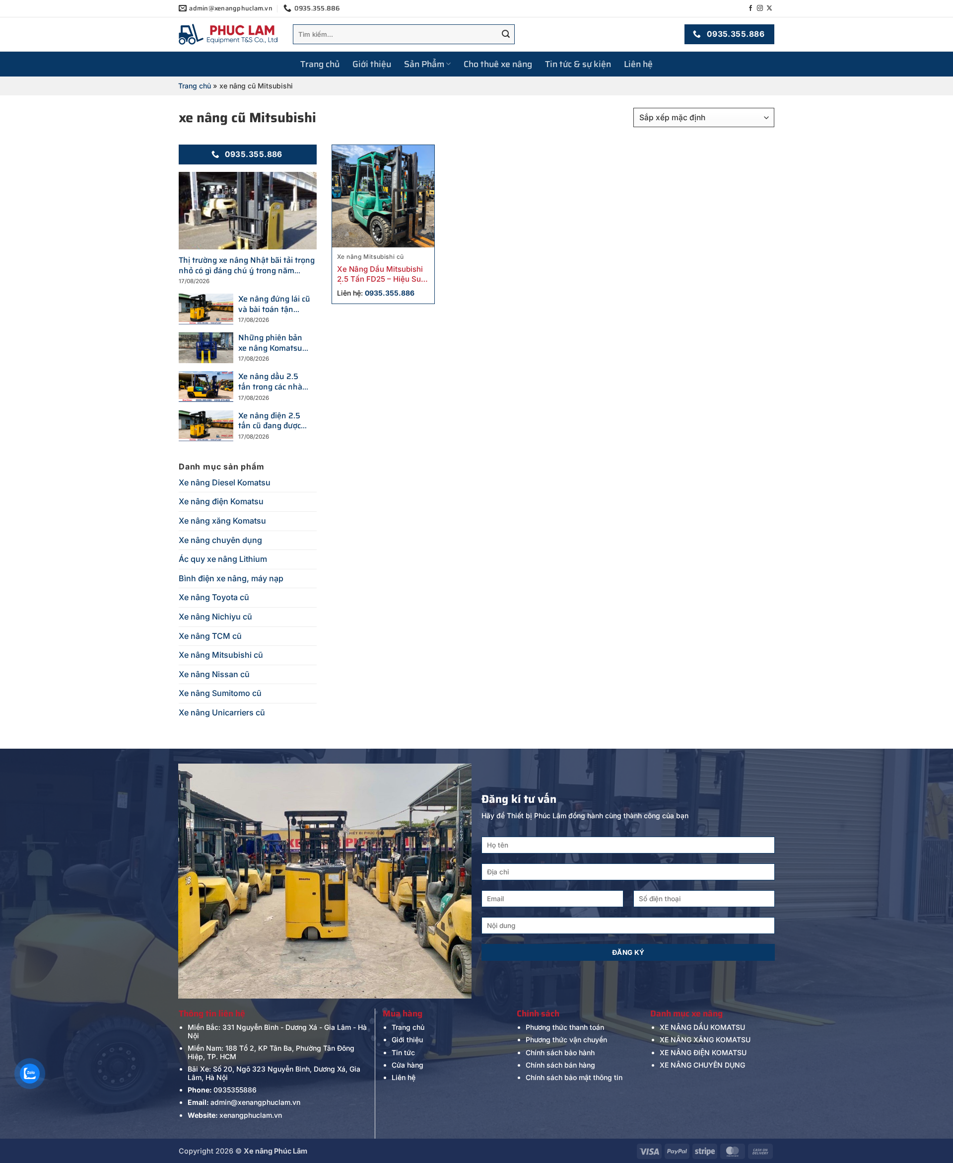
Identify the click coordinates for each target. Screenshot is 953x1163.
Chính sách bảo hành (560, 1052)
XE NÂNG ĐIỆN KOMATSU (703, 1052)
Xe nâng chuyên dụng (220, 540)
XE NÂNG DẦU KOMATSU (702, 1027)
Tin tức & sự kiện (578, 64)
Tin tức (403, 1052)
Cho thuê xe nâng (498, 64)
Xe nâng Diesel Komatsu (225, 482)
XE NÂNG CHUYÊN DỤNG (702, 1065)
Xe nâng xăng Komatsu (222, 521)
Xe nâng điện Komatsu (221, 501)
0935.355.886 (389, 293)
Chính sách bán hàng (560, 1065)
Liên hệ (638, 64)
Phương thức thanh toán (565, 1027)
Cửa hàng (407, 1065)
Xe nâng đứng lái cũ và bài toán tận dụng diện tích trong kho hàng (274, 304)
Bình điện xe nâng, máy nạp (231, 578)
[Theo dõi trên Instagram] (760, 8)
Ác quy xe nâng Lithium (223, 559)
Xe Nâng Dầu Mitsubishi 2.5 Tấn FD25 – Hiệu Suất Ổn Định (382, 274)
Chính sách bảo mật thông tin (574, 1077)
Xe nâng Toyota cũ (214, 597)
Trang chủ (320, 64)
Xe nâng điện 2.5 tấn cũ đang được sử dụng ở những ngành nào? (269, 421)
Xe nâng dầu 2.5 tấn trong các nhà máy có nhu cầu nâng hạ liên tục (270, 382)
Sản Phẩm (424, 64)
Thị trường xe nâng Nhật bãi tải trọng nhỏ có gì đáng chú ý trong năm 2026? (247, 265)
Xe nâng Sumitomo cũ (220, 693)
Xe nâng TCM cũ (210, 636)
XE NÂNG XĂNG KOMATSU (705, 1039)
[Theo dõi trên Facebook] (750, 8)
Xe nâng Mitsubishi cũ (221, 655)
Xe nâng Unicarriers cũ (222, 712)
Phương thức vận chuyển (566, 1039)
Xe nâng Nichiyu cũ (215, 616)
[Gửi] (505, 34)
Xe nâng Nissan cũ (214, 674)
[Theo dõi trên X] (769, 8)
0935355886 (235, 1089)
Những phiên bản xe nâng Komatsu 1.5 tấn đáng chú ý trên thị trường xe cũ (271, 343)
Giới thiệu (371, 64)
